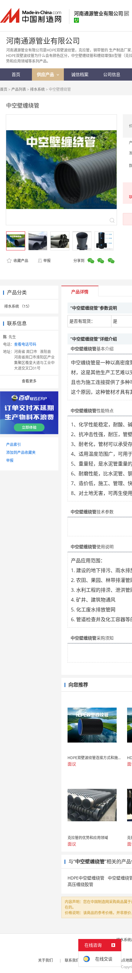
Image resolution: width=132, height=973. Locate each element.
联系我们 (72, 960)
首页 (3, 89)
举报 (47, 260)
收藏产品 (20, 260)
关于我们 (45, 960)
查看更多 (29, 381)
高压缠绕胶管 (80, 884)
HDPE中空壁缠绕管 (86, 878)
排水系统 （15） (18, 306)
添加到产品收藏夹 (21, 452)
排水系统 (37, 89)
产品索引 (13, 444)
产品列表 (18, 89)
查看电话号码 (25, 344)
